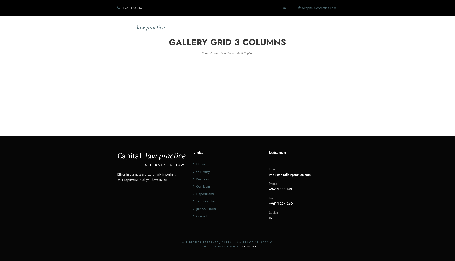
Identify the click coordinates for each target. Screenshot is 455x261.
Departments (297, 28)
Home (219, 28)
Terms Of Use (205, 201)
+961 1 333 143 (133, 8)
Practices (256, 28)
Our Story (236, 28)
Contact (318, 28)
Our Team (275, 28)
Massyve (248, 246)
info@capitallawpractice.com (316, 8)
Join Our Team (206, 208)
